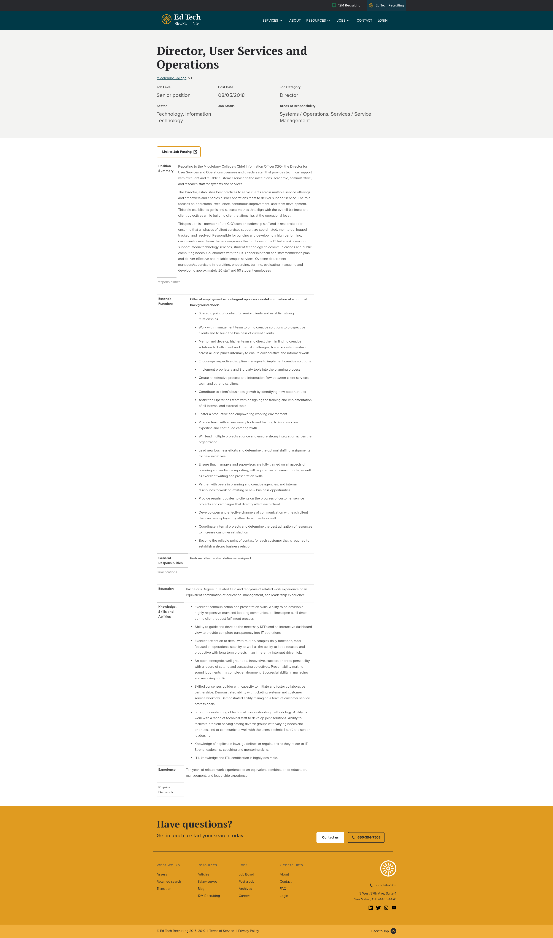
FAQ (283, 889)
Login (383, 20)
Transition (164, 889)
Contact (364, 20)
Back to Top (380, 931)
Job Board (246, 874)
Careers (244, 896)
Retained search (169, 881)
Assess (162, 874)
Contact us (330, 837)
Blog (201, 889)
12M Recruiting (349, 5)
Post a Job (246, 881)
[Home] (182, 20)
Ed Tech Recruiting (390, 5)
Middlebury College (171, 78)
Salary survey (208, 881)
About (295, 20)
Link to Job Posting (177, 152)
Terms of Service (221, 931)
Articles (203, 874)
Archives (245, 889)
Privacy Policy (248, 931)
